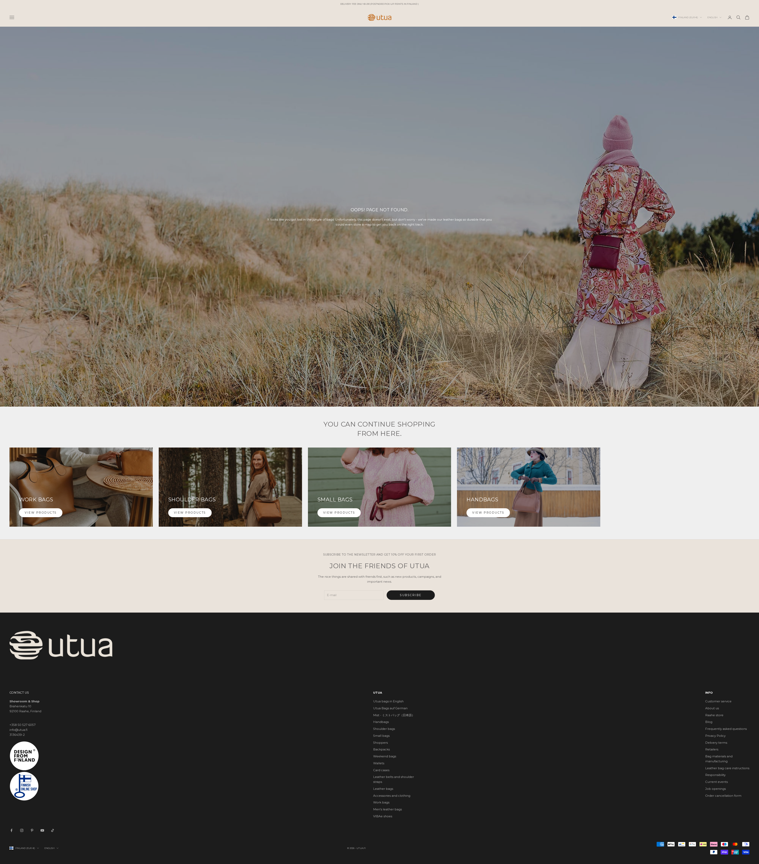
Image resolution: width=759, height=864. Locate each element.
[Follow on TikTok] (53, 830)
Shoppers (380, 743)
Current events (716, 782)
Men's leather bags (387, 809)
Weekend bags (384, 756)
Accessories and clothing (391, 796)
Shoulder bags (384, 729)
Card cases (381, 770)
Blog (708, 722)
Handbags (381, 722)
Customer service (718, 701)
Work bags (381, 802)
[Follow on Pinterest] (32, 830)
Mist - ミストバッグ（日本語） (394, 715)
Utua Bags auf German (390, 708)
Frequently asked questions (726, 729)
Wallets (378, 763)
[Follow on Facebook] (11, 830)
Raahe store (714, 715)
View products (41, 512)
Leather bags (383, 789)
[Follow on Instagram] (22, 830)
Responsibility (715, 775)
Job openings (715, 789)
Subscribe (411, 595)
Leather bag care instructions (727, 768)
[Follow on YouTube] (42, 830)
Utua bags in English (388, 701)
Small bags (381, 736)
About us (712, 708)
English (712, 17)
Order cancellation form (723, 796)
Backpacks (381, 749)
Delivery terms (716, 743)
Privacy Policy (715, 736)
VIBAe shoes (382, 816)
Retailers (711, 749)
